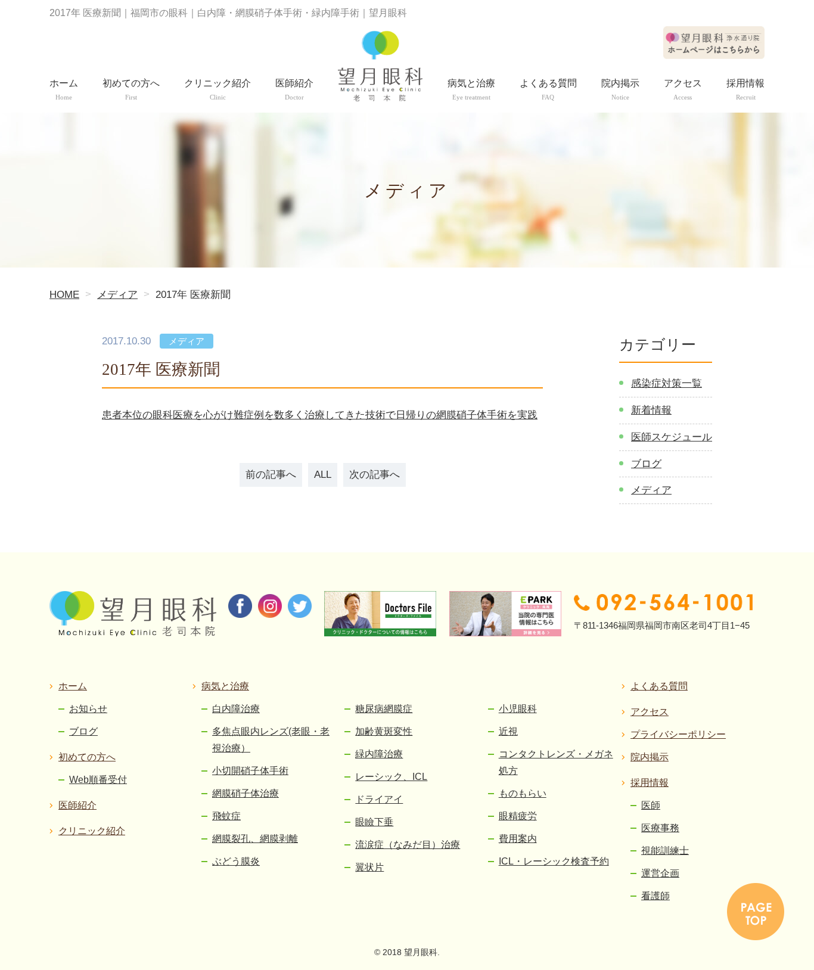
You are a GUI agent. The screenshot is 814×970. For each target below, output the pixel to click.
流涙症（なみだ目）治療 (407, 845)
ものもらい (522, 793)
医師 (650, 805)
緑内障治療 (379, 754)
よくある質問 (659, 686)
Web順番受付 (98, 780)
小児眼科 (518, 709)
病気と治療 (225, 686)
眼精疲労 (518, 816)
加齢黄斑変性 (383, 731)
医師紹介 (77, 805)
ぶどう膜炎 (236, 861)
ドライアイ (379, 799)
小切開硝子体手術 (250, 771)
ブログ (646, 464)
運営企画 (660, 873)
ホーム (72, 686)
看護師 (655, 896)
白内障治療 (236, 709)
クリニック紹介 (91, 831)
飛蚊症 (226, 816)
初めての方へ (87, 757)
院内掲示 (649, 757)
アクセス (649, 712)
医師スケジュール (671, 437)
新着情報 (651, 410)
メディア (651, 490)
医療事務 (660, 828)
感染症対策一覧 (666, 383)
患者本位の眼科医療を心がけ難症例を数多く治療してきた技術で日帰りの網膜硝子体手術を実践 (320, 415)
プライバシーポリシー (678, 734)
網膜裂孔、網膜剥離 (255, 839)
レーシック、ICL (391, 777)
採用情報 (649, 783)
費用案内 (518, 839)
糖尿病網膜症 (383, 709)
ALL (322, 474)
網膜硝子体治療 (245, 793)
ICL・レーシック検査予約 (554, 861)
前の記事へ (271, 474)
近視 (508, 731)
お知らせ (88, 709)
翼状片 (369, 867)
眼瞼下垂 (374, 822)
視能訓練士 (665, 850)
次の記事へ (374, 474)
